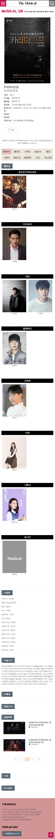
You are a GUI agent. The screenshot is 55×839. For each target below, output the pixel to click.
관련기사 (17, 157)
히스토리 (48, 157)
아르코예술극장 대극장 (21, 104)
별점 (48, 151)
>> (39, 759)
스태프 (27, 151)
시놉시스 (38, 151)
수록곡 (7, 157)
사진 (38, 157)
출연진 (17, 151)
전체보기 (6, 151)
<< (15, 759)
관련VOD (27, 157)
